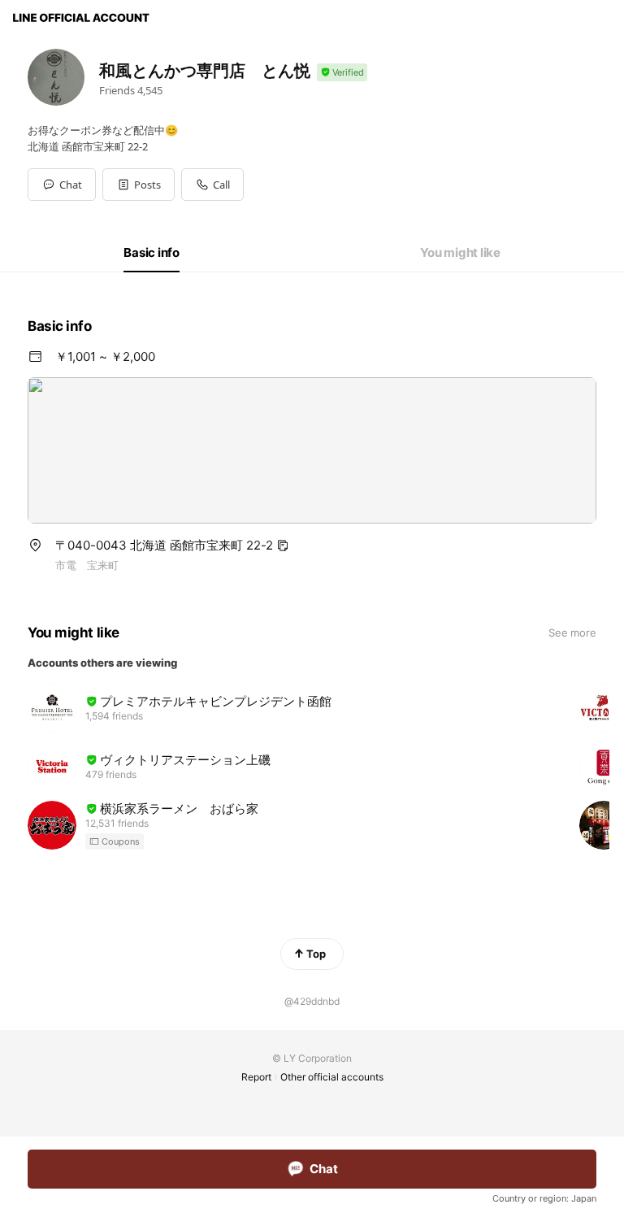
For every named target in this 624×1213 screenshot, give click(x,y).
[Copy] (282, 545)
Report (256, 1077)
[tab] (152, 252)
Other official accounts (332, 1077)
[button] (138, 184)
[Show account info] (342, 72)
